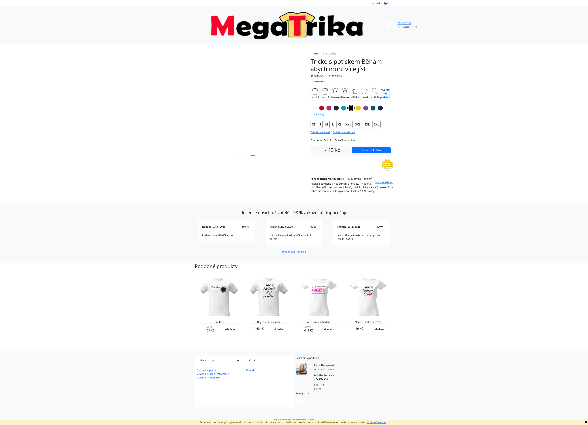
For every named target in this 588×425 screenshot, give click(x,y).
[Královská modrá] (380, 108)
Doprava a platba (207, 370)
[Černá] (351, 108)
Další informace (376, 422)
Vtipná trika (329, 53)
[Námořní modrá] (336, 108)
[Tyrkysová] (343, 108)
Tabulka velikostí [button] (320, 132)
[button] (387, 3)
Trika (317, 53)
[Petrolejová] (373, 108)
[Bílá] (314, 108)
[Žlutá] (358, 108)
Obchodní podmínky (208, 377)
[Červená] (321, 108)
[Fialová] (365, 108)
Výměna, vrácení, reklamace (213, 374)
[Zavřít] (586, 422)
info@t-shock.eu (324, 375)
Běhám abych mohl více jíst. (326, 75)
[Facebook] (299, 400)
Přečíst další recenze (294, 251)
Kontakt (375, 3)
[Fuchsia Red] (329, 108)
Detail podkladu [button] (384, 182)
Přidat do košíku (371, 150)
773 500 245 (404, 23)
